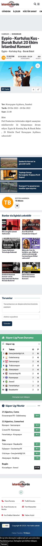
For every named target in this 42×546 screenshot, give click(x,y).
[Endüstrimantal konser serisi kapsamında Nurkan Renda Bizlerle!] (11, 268)
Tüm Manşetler (30, 507)
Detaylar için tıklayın (21, 397)
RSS (6, 526)
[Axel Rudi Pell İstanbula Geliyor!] (31, 225)
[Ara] (35, 4)
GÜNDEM (6, 11)
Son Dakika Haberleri (12, 515)
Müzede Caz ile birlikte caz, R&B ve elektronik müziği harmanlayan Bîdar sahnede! (30, 254)
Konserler (16, 34)
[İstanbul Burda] (10, 4)
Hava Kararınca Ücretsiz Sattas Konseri (28, 277)
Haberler (5, 34)
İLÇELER (16, 11)
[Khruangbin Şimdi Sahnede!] (11, 225)
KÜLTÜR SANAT (30, 11)
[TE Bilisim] (7, 202)
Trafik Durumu (30, 501)
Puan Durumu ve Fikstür (9, 508)
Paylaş (7, 89)
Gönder (7, 324)
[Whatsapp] (21, 492)
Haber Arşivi (29, 515)
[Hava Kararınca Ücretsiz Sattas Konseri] (31, 268)
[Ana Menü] (38, 4)
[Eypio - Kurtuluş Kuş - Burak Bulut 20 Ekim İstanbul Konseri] (21, 73)
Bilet (4, 117)
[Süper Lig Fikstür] (39, 406)
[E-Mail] (17, 206)
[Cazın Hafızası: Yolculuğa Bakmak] (11, 243)
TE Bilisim (19, 201)
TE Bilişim (26, 533)
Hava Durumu (10, 501)
